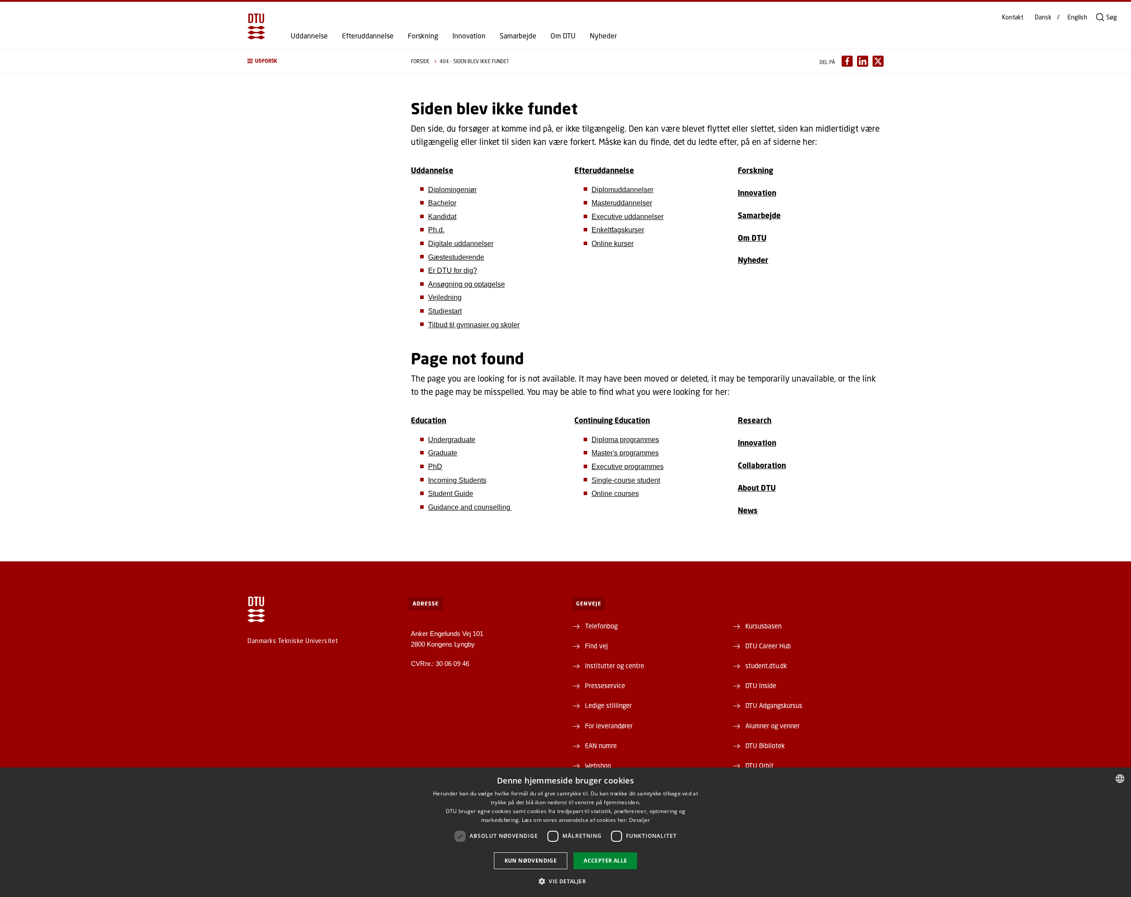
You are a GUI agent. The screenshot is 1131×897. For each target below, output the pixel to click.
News (748, 510)
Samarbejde (518, 35)
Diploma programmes (625, 439)
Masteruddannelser (622, 203)
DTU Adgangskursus (773, 705)
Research (754, 420)
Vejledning (445, 297)
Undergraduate (451, 439)
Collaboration (762, 465)
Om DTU (563, 35)
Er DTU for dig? (452, 270)
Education (428, 420)
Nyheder (603, 35)
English (1077, 17)
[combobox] (1120, 778)
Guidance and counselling (470, 507)
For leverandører (609, 726)
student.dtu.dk (766, 666)
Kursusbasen (763, 626)
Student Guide (450, 493)
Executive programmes (628, 466)
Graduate (442, 453)
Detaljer (639, 820)
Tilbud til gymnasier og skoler (474, 325)
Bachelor (442, 203)
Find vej (596, 646)
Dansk (1043, 17)
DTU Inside (760, 685)
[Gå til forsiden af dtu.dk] (256, 26)
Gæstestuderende (456, 257)
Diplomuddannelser (622, 189)
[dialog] (565, 832)
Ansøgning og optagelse (466, 284)
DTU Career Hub (768, 646)
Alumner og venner (772, 726)
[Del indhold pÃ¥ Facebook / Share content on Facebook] (847, 61)
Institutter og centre (614, 666)
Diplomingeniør (452, 189)
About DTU (757, 487)
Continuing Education (612, 420)
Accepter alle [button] (605, 860)
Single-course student (626, 480)
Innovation (469, 35)
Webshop (598, 765)
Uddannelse (309, 35)
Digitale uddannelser (460, 243)
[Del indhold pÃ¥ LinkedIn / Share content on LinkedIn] (862, 61)
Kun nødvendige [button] (531, 860)
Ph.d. (436, 230)
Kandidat (442, 216)
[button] (320, 61)
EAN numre (601, 745)
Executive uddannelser (628, 216)
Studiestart (445, 311)
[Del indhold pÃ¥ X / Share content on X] (878, 61)
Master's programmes (625, 453)
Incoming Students (457, 480)
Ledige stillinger (608, 705)
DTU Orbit (759, 765)
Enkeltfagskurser (618, 230)
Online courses (615, 493)
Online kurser (613, 243)
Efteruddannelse (368, 35)
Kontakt (1012, 17)
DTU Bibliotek (765, 745)
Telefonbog (601, 626)
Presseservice (605, 685)
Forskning (423, 35)
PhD (435, 466)
